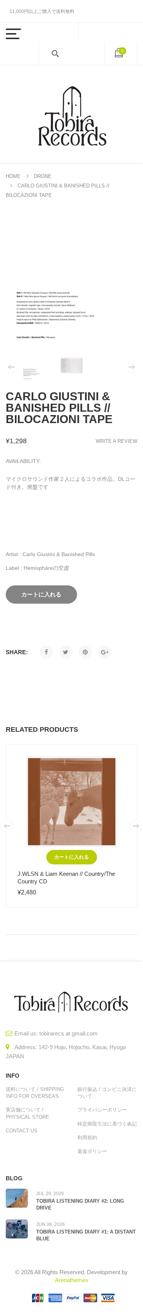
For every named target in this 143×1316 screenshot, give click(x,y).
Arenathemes (71, 1280)
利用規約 (87, 1137)
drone (42, 176)
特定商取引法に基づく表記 (107, 1124)
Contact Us (21, 1131)
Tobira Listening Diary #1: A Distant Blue (86, 1235)
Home (13, 176)
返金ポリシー (92, 1151)
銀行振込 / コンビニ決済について (107, 1092)
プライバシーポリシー (102, 1110)
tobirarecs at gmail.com (68, 1033)
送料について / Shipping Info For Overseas (35, 1092)
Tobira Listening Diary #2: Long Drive (80, 1204)
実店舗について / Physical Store (27, 1113)
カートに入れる (71, 857)
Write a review (116, 441)
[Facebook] (46, 652)
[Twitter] (65, 652)
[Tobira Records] (71, 114)
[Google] (104, 652)
